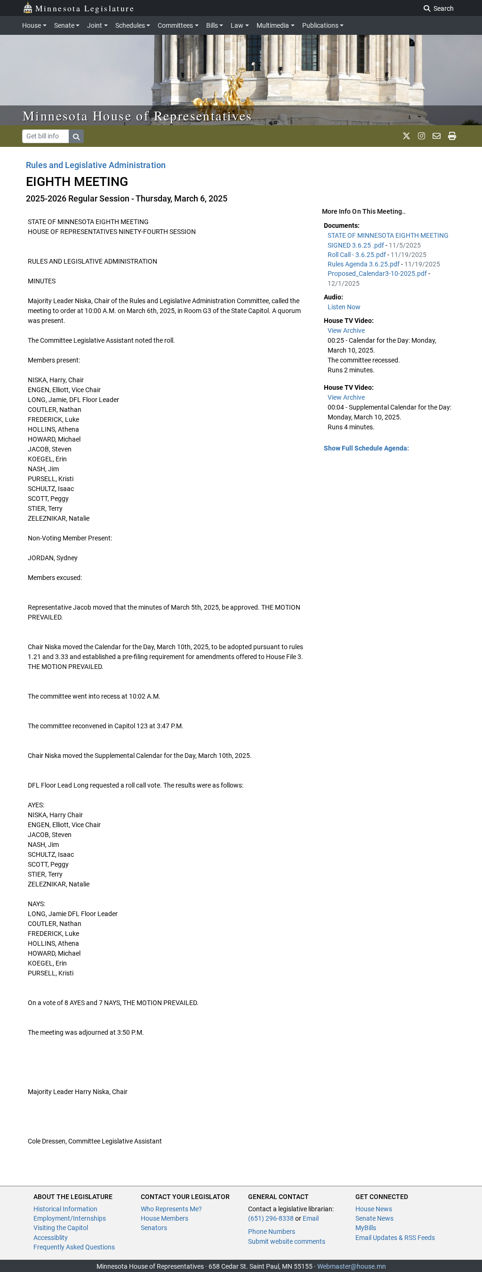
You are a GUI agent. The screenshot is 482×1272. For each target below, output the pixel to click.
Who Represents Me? (171, 1209)
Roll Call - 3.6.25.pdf (357, 254)
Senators (154, 1228)
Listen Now (344, 307)
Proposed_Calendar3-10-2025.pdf (378, 273)
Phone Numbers (271, 1231)
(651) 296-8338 (271, 1218)
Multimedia (273, 25)
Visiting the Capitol (60, 1228)
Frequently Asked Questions (74, 1247)
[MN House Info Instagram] (421, 136)
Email (311, 1218)
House (31, 25)
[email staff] (436, 136)
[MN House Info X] (406, 136)
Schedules (130, 25)
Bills (212, 25)
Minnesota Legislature (85, 8)
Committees (175, 25)
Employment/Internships (69, 1218)
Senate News (374, 1218)
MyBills (365, 1228)
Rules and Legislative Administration (96, 165)
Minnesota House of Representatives (138, 115)
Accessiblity (50, 1237)
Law (237, 25)
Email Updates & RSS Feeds (395, 1237)
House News (373, 1209)
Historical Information (65, 1209)
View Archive (346, 330)
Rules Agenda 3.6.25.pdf (364, 264)
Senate (64, 25)
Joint (94, 25)
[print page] (452, 136)
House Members (164, 1218)
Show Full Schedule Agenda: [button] (366, 448)
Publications (320, 25)
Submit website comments (286, 1241)
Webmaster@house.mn (351, 1266)
